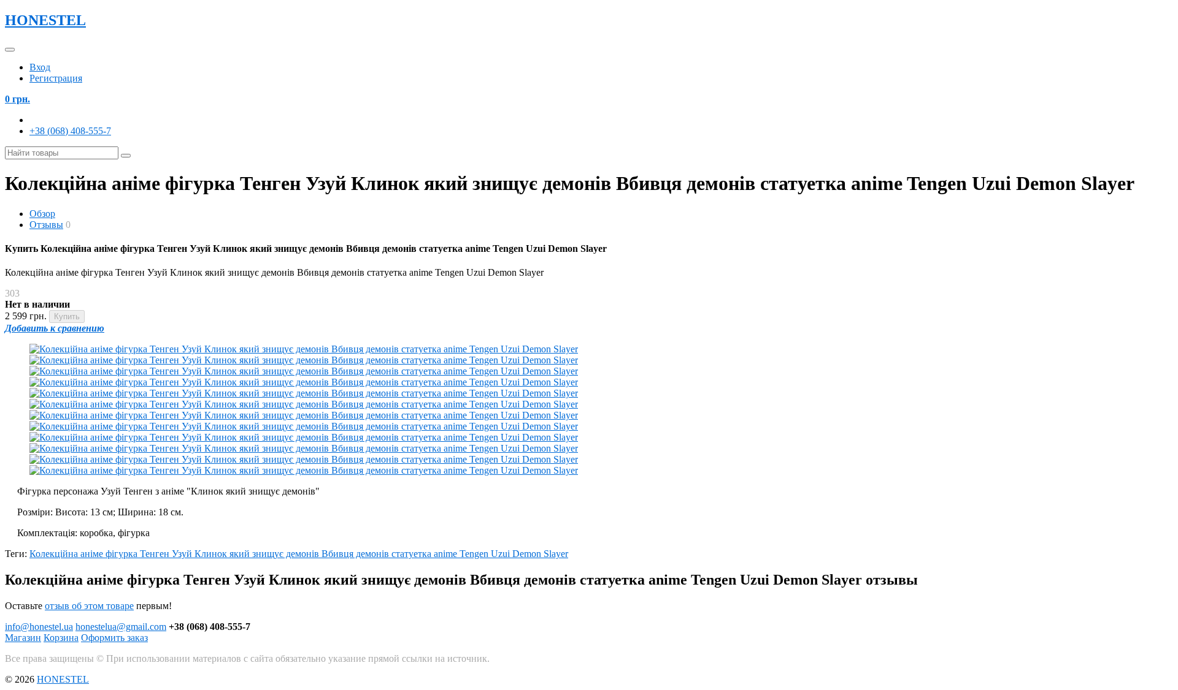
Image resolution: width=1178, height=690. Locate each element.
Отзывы (46, 224)
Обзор (42, 213)
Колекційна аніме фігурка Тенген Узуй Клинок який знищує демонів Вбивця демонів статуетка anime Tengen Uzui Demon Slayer (298, 553)
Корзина (61, 637)
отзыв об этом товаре (89, 606)
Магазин (23, 637)
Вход (39, 67)
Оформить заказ (114, 637)
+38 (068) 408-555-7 (70, 131)
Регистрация (55, 78)
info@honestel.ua (39, 626)
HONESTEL (45, 20)
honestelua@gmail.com (120, 626)
